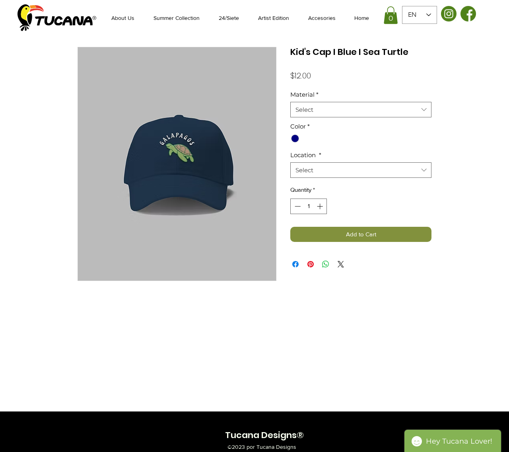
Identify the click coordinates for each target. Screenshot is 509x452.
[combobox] (360, 109)
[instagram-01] (449, 13)
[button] (390, 15)
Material (304, 94)
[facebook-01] (468, 13)
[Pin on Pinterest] (310, 264)
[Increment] (320, 206)
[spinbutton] (308, 206)
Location (305, 155)
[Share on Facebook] (295, 264)
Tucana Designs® (264, 435)
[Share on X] (341, 264)
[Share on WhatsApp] (325, 264)
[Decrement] (296, 206)
